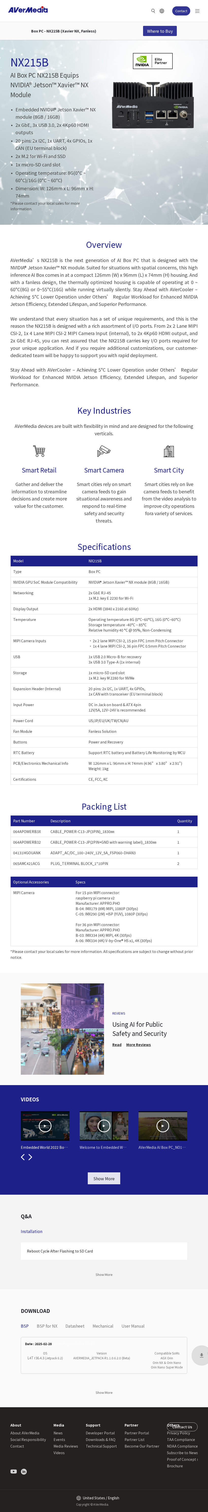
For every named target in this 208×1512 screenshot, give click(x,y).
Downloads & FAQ (100, 1439)
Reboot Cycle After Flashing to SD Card (60, 1251)
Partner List (135, 1439)
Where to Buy (160, 31)
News (58, 1432)
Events (59, 1439)
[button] (23, 1157)
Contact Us (182, 1426)
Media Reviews (66, 1446)
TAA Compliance (181, 1439)
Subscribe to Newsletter (187, 1452)
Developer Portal (100, 1432)
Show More (104, 1178)
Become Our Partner (142, 1446)
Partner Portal (137, 1432)
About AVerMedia (24, 1432)
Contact (181, 10)
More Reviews (138, 1044)
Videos (59, 1452)
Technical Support (101, 1446)
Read (117, 1044)
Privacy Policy (178, 1432)
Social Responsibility (28, 1439)
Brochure (175, 1465)
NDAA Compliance (182, 1446)
